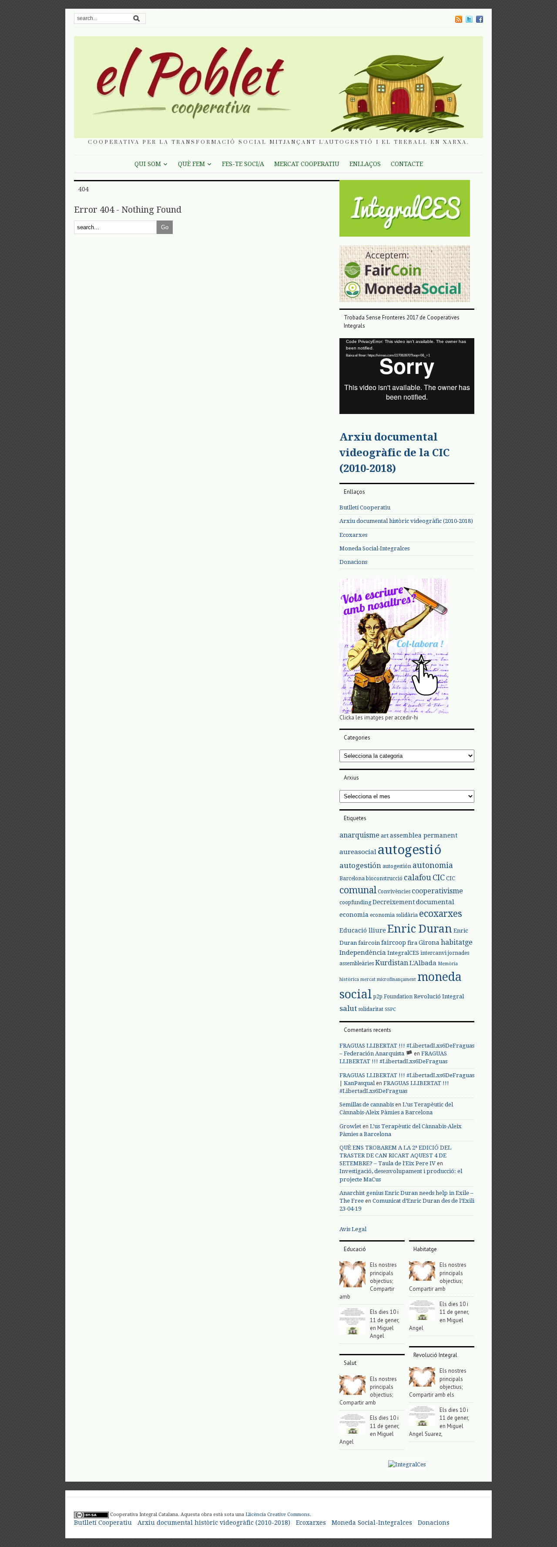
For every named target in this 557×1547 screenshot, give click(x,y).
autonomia (433, 865)
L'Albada (422, 963)
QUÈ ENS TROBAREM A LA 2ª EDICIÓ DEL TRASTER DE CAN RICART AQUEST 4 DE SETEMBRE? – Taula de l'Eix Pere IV (395, 1155)
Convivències (394, 892)
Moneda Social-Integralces (374, 548)
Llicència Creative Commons (277, 1514)
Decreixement (393, 902)
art (385, 835)
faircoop (393, 942)
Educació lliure (362, 930)
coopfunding (355, 902)
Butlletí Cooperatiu (364, 507)
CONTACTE (407, 163)
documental (435, 902)
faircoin (369, 943)
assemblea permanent (423, 835)
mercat (368, 979)
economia (354, 914)
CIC (439, 877)
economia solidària (394, 915)
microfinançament (396, 979)
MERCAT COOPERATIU (306, 163)
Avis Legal (352, 1229)
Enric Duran (419, 929)
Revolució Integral (439, 996)
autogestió (409, 849)
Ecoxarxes (353, 535)
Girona (429, 942)
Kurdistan (391, 963)
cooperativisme (437, 891)
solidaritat (370, 1009)
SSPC (390, 1009)
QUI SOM (147, 163)
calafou (417, 877)
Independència (362, 953)
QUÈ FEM (191, 163)
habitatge (457, 942)
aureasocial (357, 852)
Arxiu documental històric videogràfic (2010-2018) (406, 521)
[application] (406, 376)
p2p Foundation (393, 997)
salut (348, 1008)
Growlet (350, 1126)
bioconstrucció (384, 878)
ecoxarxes (440, 914)
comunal (357, 890)
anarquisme (359, 835)
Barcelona (352, 878)
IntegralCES (403, 953)
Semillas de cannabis (366, 1104)
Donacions (353, 562)
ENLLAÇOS (365, 163)
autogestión (360, 865)
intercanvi (433, 953)
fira (412, 943)
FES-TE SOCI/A (243, 163)
